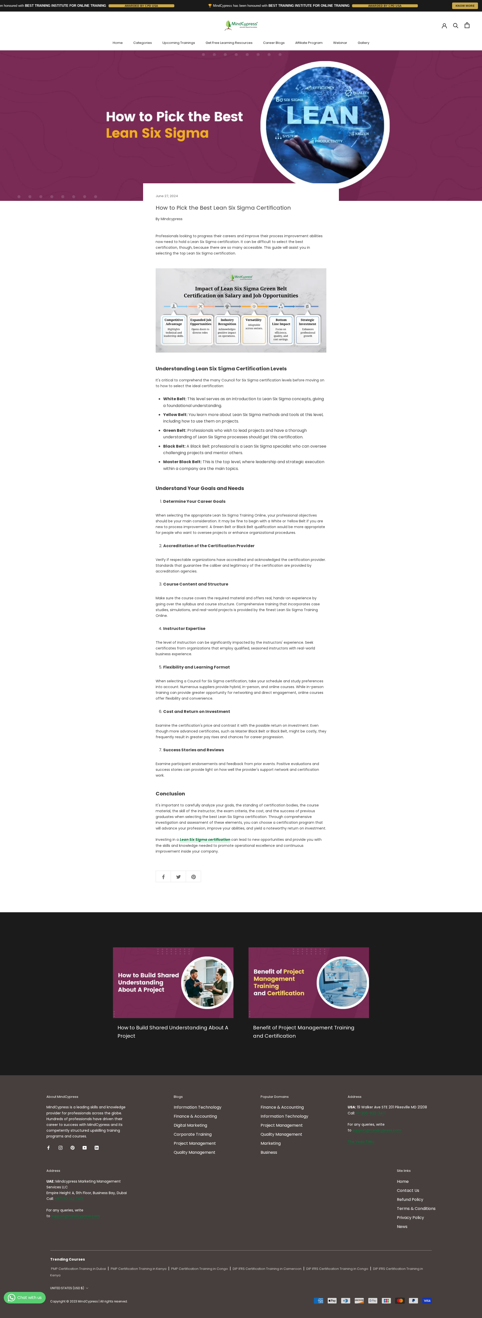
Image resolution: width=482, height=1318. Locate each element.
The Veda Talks (361, 1141)
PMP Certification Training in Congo (199, 1268)
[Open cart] (467, 25)
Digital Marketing (190, 1125)
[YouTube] (85, 1147)
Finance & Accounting (195, 1116)
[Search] (455, 25)
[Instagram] (60, 1147)
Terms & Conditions (416, 1208)
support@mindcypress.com (376, 1130)
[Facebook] (48, 1147)
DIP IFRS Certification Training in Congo (337, 1268)
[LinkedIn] (97, 1147)
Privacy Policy (410, 1217)
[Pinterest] (73, 1147)
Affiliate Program (309, 42)
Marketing (271, 1143)
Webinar (340, 42)
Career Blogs (274, 42)
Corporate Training (193, 1134)
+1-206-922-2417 (371, 1113)
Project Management (195, 1143)
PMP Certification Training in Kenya (138, 1268)
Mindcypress (172, 218)
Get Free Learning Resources (229, 42)
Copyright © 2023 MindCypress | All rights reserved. (89, 1301)
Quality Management (194, 1152)
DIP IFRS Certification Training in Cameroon (267, 1268)
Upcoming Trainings (178, 42)
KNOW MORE (465, 5)
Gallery (363, 42)
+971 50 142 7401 (69, 1198)
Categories (142, 42)
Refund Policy (410, 1199)
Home (118, 42)
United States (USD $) (67, 1288)
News (402, 1226)
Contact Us (408, 1190)
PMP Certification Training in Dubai (78, 1268)
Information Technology (197, 1107)
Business (269, 1152)
